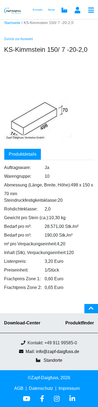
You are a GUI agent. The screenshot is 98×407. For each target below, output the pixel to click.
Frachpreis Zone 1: (22, 278)
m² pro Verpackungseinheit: (30, 244)
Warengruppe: (17, 176)
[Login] (77, 11)
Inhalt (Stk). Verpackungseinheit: (35, 252)
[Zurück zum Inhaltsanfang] (91, 311)
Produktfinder (79, 323)
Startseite (12, 23)
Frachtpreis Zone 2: (23, 287)
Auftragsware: (17, 167)
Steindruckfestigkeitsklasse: (31, 200)
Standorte (53, 360)
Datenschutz (41, 388)
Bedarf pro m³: (17, 235)
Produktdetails (22, 154)
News (51, 9)
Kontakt (37, 9)
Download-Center (22, 323)
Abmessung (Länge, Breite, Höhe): (37, 185)
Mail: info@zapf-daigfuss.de (52, 351)
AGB (18, 388)
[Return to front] (14, 9)
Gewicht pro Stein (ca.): (26, 217)
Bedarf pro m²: (17, 226)
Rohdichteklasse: (21, 209)
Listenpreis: (15, 261)
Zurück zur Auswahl (18, 39)
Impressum (69, 388)
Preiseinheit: (16, 270)
